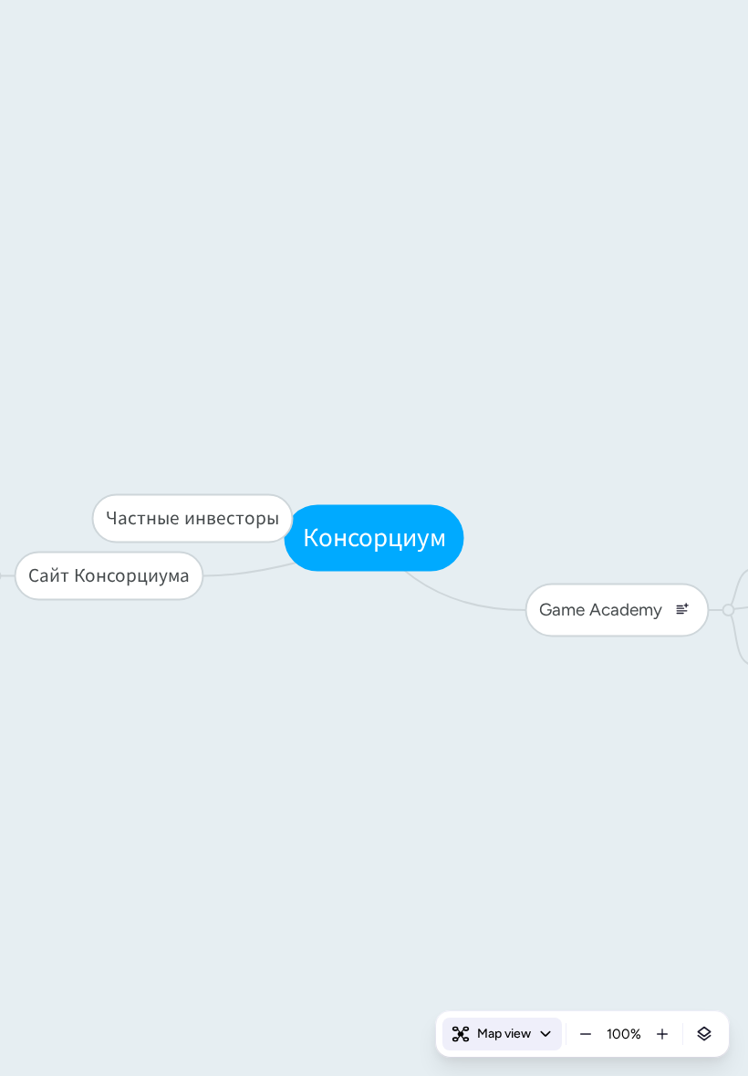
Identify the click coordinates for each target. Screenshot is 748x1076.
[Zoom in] (662, 1034)
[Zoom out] (585, 1034)
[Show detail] (704, 1034)
